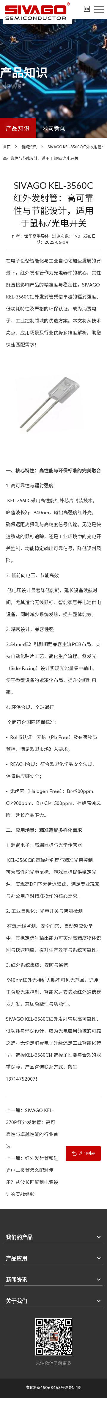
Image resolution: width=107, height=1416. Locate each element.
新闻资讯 (29, 147)
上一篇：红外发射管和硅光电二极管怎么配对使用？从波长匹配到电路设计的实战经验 (32, 1176)
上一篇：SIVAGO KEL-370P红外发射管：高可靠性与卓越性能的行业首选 (32, 1128)
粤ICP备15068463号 (45, 1387)
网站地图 (73, 1387)
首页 (7, 147)
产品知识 (18, 128)
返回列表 (86, 1153)
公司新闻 (54, 128)
